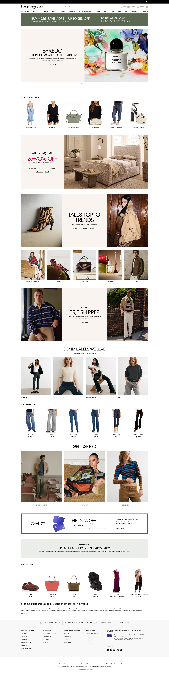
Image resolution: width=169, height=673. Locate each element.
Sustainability (67, 642)
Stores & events (89, 643)
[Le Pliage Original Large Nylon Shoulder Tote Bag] (52, 581)
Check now (131, 639)
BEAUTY (110, 282)
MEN (136, 282)
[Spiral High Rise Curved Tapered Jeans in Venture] (30, 421)
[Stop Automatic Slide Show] (81, 83)
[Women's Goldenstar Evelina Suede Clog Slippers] (30, 581)
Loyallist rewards (47, 636)
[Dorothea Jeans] (117, 421)
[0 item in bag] (146, 6)
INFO (107, 1)
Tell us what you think (26, 648)
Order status (46, 639)
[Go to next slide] (145, 2)
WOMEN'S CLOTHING (32, 282)
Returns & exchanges (26, 642)
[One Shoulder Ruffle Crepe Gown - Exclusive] (117, 581)
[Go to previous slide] (22, 2)
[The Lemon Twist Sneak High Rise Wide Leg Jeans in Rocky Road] (52, 421)
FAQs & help (24, 639)
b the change (67, 636)
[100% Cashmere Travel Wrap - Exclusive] (138, 581)
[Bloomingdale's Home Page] (32, 7)
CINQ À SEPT (24, 397)
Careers (66, 639)
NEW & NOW (84, 505)
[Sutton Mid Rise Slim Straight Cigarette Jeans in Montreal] (73, 421)
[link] (30, 435)
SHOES (59, 282)
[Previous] (23, 55)
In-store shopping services (92, 638)
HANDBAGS (84, 282)
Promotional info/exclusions (120, 639)
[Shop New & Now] (84, 476)
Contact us (24, 636)
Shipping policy (25, 645)
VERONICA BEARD (91, 397)
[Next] (146, 55)
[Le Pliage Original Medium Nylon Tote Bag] (73, 581)
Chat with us (24, 633)
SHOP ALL (145, 405)
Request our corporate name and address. (100, 666)
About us (66, 633)
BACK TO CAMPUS (41, 505)
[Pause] (147, 2)
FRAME (55, 397)
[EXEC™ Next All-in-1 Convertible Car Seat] (95, 581)
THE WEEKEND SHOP (127, 505)
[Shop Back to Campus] (41, 476)
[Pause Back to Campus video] (59, 499)
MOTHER (120, 397)
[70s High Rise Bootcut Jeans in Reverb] (95, 421)
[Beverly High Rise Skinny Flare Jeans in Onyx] (138, 421)
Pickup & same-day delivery (92, 641)
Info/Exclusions (124, 622)
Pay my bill (45, 642)
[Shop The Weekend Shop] (127, 476)
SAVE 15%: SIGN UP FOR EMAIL (51, 622)
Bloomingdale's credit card (49, 633)
